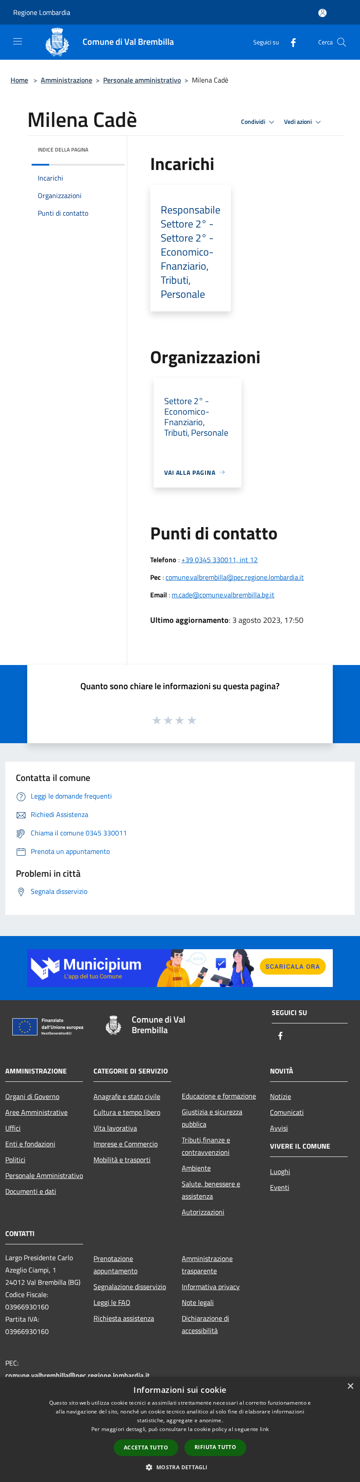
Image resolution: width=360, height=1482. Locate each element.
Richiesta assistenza (124, 1318)
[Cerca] (341, 42)
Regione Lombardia (41, 12)
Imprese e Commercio (126, 1144)
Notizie (280, 1096)
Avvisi (279, 1128)
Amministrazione (66, 80)
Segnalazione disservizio (130, 1286)
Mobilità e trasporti (122, 1159)
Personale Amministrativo (44, 1175)
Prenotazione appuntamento (115, 1264)
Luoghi (280, 1171)
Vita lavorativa (115, 1128)
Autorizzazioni (203, 1212)
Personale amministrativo (142, 80)
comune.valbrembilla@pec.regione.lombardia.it (235, 577)
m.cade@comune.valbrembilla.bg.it (223, 594)
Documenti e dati (30, 1191)
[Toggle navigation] (17, 41)
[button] (179, 1467)
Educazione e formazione (219, 1096)
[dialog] (180, 1429)
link (264, 1429)
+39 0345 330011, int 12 (219, 559)
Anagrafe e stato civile (127, 1096)
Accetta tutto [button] (146, 1447)
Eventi (279, 1187)
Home (19, 80)
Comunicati (287, 1112)
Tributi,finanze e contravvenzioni (206, 1146)
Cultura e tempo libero (127, 1112)
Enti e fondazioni (30, 1144)
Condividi (253, 122)
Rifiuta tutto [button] (215, 1447)
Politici (15, 1159)
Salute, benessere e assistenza (211, 1189)
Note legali (198, 1302)
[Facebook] (290, 42)
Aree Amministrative (36, 1112)
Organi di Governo (32, 1096)
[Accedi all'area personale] (322, 13)
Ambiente (196, 1168)
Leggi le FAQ (112, 1302)
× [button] (350, 1386)
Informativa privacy (211, 1286)
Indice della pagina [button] (63, 149)
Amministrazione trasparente (207, 1264)
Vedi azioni (298, 122)
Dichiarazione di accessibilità (205, 1324)
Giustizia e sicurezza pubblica (212, 1117)
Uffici (13, 1128)
